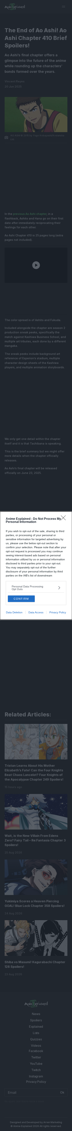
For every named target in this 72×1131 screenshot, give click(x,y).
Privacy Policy (57, 612)
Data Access (35, 612)
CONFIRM (21, 598)
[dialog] (36, 566)
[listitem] (36, 587)
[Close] (64, 519)
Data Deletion (14, 612)
